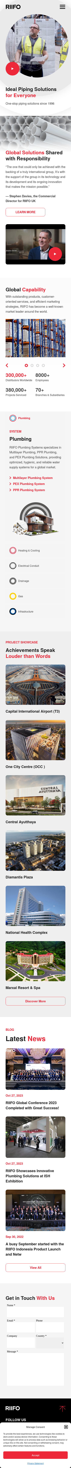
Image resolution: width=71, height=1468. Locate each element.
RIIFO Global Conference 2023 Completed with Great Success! (32, 1105)
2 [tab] (32, 365)
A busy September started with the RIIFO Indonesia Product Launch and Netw (35, 1249)
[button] (66, 1427)
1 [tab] (26, 365)
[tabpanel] (35, 338)
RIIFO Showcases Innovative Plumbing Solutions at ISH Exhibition (30, 1176)
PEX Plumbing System (29, 483)
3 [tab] (37, 365)
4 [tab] (43, 365)
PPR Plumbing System (29, 490)
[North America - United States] (13, 7)
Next (64, 365)
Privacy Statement (35, 1463)
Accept (35, 1455)
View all (35, 1267)
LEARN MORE (26, 212)
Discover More (35, 1001)
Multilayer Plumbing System (33, 477)
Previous (7, 365)
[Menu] (62, 7)
